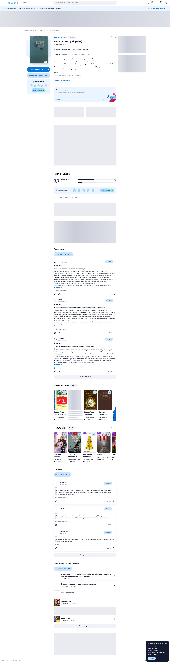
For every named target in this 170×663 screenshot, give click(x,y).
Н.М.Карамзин (103, 417)
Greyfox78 (63, 508)
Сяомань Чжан (88, 459)
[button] (39, 49)
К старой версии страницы (156, 8)
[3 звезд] (38, 85)
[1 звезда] (31, 85)
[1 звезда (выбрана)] (56, 37)
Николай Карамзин (60, 45)
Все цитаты (84, 555)
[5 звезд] (45, 85)
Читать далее (58, 287)
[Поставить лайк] (55, 294)
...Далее (154, 654)
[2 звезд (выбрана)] (58, 37)
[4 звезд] (42, 85)
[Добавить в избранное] (111, 37)
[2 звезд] (35, 85)
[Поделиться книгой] (114, 37)
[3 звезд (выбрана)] (60, 37)
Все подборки (84, 626)
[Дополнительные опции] (48, 69)
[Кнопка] (111, 385)
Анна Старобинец (74, 459)
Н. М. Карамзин (59, 417)
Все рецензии (84, 377)
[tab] (57, 54)
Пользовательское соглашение (136, 661)
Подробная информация (63, 81)
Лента (25, 3)
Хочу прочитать (36, 69)
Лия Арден (57, 459)
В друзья (110, 261)
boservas (61, 261)
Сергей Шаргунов (103, 457)
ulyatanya (63, 483)
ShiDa (60, 300)
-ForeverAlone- (65, 532)
